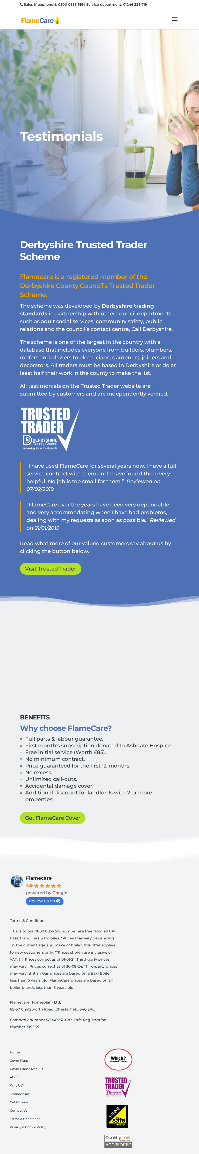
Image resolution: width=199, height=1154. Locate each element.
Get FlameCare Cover (52, 818)
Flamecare (39, 878)
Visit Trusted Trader (50, 569)
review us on (42, 900)
